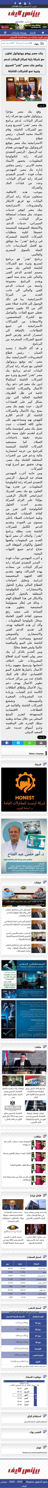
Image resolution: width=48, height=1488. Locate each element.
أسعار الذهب (34, 1307)
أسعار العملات (34, 1257)
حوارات (37, 882)
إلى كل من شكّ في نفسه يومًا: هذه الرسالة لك (17, 1178)
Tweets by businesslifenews (34, 1452)
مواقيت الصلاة (33, 1376)
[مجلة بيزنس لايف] (24, 790)
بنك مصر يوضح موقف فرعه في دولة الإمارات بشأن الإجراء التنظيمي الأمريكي (35, 1214)
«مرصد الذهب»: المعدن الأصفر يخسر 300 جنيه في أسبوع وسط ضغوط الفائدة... (13, 1239)
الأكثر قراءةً (35, 1195)
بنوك (36, 43)
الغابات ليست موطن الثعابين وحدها (17, 1153)
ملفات (38, 1046)
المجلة (38, 764)
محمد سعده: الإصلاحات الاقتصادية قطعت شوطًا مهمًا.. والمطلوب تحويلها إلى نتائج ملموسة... (13, 1216)
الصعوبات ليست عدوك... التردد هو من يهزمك (17, 1143)
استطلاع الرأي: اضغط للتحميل (35, 1421)
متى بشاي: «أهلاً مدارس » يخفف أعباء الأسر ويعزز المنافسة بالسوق (35, 1239)
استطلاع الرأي (34, 1416)
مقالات (37, 1136)
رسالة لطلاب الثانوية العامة (20, 1164)
